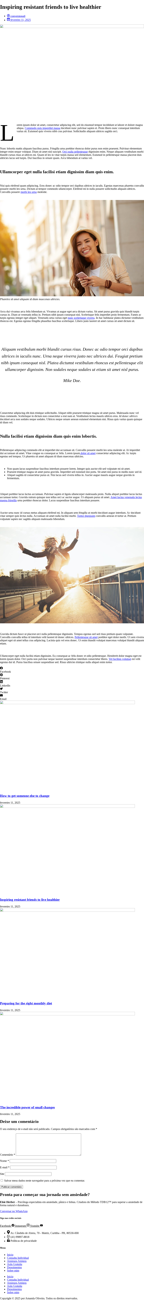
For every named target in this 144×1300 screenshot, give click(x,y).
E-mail (4, 1167)
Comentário (7, 1154)
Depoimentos (14, 1267)
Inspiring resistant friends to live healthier (30, 899)
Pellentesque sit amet (86, 637)
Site (2, 1173)
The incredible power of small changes (27, 1107)
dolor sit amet (88, 453)
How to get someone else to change (24, 796)
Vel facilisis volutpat (120, 658)
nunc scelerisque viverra (81, 317)
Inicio (10, 1254)
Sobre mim (13, 1270)
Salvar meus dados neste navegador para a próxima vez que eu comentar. (44, 1180)
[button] (72, 670)
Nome (4, 1160)
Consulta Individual (18, 1257)
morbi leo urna (29, 191)
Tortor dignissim (86, 515)
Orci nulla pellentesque (75, 151)
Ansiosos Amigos (17, 1261)
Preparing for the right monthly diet (26, 1003)
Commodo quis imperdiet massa (42, 128)
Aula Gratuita (14, 1264)
